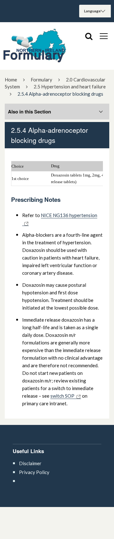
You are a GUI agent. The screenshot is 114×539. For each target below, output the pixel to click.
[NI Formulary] (34, 46)
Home (11, 79)
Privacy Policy (34, 472)
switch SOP (62, 396)
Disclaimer (30, 463)
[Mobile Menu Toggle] (104, 36)
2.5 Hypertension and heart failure (70, 86)
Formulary (41, 79)
